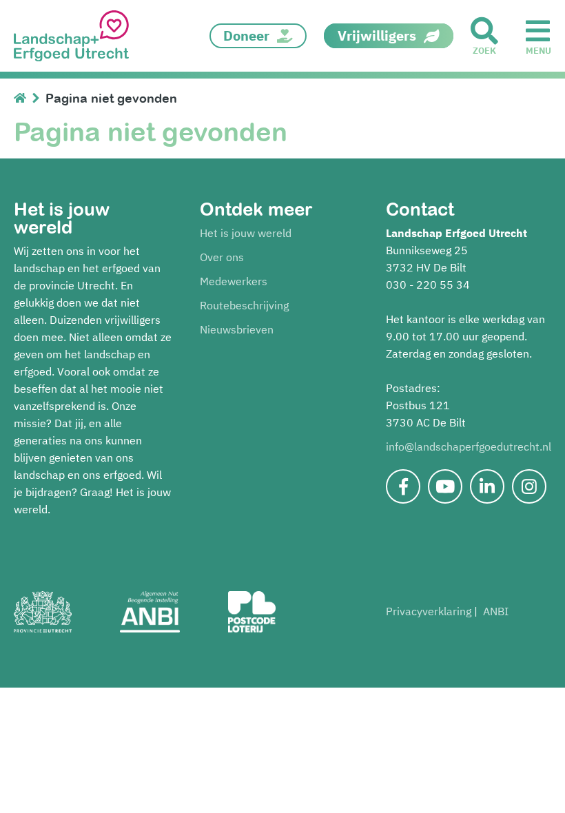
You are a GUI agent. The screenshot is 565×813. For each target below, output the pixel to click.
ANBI (495, 611)
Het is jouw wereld (245, 233)
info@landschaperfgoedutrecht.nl (468, 446)
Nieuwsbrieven (237, 329)
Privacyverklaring (428, 611)
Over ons (222, 257)
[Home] (23, 98)
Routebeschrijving (244, 305)
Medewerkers (233, 281)
